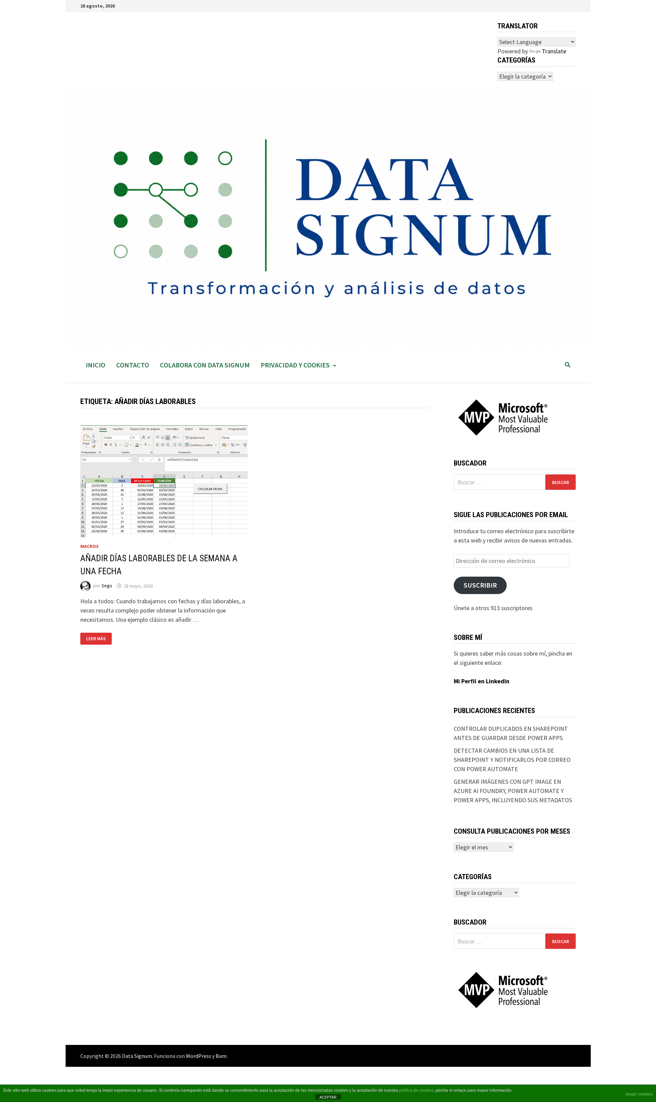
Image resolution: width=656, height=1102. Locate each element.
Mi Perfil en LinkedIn (481, 681)
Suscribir (480, 585)
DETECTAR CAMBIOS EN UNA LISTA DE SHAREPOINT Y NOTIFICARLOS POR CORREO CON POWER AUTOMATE (512, 760)
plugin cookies (639, 1094)
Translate (554, 51)
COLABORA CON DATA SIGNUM (205, 365)
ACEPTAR (328, 1097)
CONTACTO (132, 365)
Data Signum (137, 1055)
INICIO (95, 365)
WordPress (198, 1055)
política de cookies (416, 1090)
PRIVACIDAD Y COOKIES (295, 365)
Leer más (99, 639)
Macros (89, 546)
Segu (106, 586)
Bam (221, 1055)
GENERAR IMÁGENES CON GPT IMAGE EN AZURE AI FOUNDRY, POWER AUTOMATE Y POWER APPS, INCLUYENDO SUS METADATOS (513, 791)
